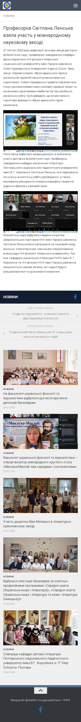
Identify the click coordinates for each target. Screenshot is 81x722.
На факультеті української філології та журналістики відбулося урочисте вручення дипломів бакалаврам (35, 398)
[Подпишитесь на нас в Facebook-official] (75, 296)
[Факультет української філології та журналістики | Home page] (8, 5)
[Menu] (75, 5)
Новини (9, 15)
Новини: (10, 297)
